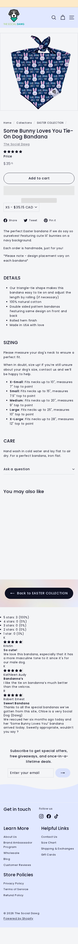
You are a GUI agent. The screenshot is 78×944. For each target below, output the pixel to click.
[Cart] (63, 17)
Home (7, 122)
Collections (24, 122)
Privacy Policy (14, 883)
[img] (13, 642)
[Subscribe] (62, 772)
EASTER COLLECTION (50, 122)
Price (8, 156)
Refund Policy (14, 895)
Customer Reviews (17, 865)
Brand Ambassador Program (18, 845)
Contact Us (49, 837)
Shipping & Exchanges (57, 849)
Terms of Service (16, 889)
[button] (13, 152)
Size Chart (48, 843)
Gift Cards (48, 855)
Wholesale (11, 853)
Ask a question (17, 469)
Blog (7, 859)
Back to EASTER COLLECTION (42, 593)
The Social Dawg (17, 144)
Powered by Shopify (18, 918)
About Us (10, 837)
